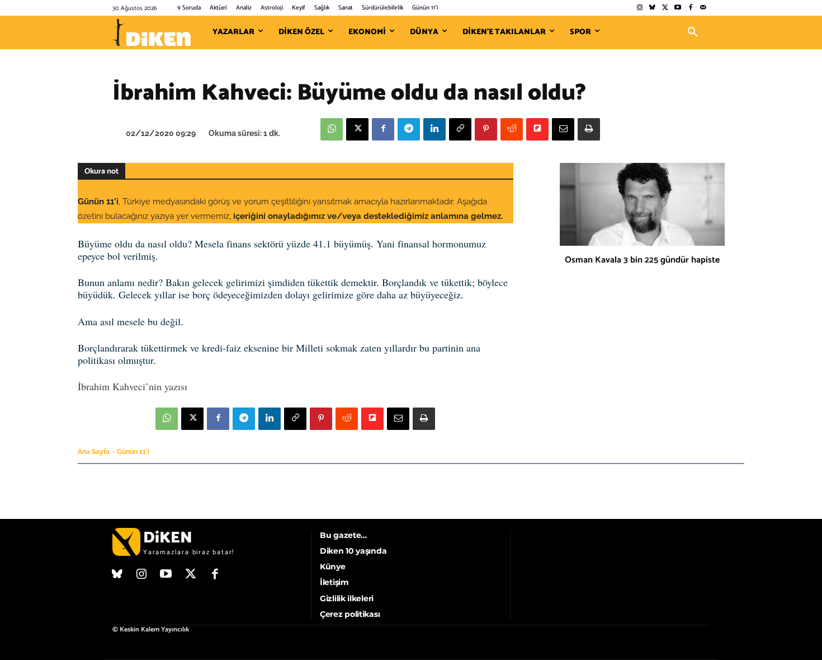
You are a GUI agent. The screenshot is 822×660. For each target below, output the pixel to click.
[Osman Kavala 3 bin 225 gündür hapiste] (642, 204)
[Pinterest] (486, 129)
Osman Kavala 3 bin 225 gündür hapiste (642, 260)
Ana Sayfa (94, 452)
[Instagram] (639, 8)
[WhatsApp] (331, 129)
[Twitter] (665, 8)
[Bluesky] (652, 8)
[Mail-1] (703, 8)
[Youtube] (678, 8)
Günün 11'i (133, 452)
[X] (357, 129)
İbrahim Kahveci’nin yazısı (132, 386)
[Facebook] (690, 8)
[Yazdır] (589, 129)
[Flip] (537, 129)
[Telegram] (409, 129)
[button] (693, 32)
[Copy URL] (460, 129)
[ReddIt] (511, 129)
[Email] (563, 129)
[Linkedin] (434, 129)
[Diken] (151, 32)
